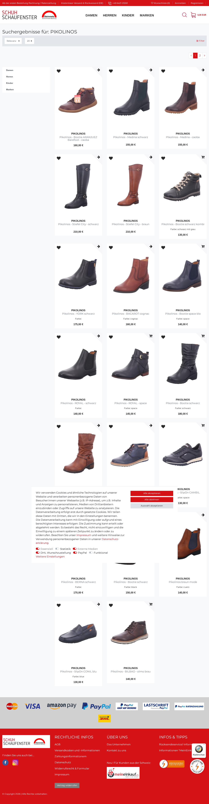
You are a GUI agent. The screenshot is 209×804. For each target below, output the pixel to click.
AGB (57, 744)
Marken (147, 15)
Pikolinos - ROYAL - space (130, 403)
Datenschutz (63, 762)
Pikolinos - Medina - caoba (183, 137)
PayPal (82, 552)
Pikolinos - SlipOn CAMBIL (183, 492)
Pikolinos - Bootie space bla (183, 313)
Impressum (84, 535)
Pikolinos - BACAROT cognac (130, 313)
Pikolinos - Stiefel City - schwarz (78, 224)
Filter (201, 40)
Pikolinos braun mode (183, 582)
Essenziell (47, 548)
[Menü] (204, 745)
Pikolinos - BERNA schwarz (78, 582)
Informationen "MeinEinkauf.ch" (179, 750)
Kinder (128, 15)
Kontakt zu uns (116, 750)
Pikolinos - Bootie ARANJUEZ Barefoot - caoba (78, 138)
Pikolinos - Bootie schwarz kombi (182, 224)
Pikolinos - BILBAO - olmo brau (131, 671)
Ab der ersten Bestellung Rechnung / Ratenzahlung (29, 3)
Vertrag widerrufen (67, 785)
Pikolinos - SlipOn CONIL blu (78, 671)
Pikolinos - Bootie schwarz (183, 403)
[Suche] (184, 15)
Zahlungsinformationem (71, 756)
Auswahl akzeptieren (152, 505)
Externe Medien (88, 548)
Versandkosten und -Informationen (77, 750)
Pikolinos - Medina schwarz (130, 137)
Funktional (101, 552)
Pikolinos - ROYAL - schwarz (78, 403)
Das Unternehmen (119, 744)
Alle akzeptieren (151, 493)
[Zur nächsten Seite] (204, 55)
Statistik (65, 548)
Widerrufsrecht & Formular (72, 768)
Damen (91, 15)
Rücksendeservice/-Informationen (181, 744)
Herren (109, 15)
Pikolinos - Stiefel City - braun (130, 224)
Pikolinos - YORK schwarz (78, 313)
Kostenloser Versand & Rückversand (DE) (82, 3)
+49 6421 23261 (120, 3)
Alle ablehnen (152, 499)
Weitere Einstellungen (50, 556)
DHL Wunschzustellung (56, 552)
